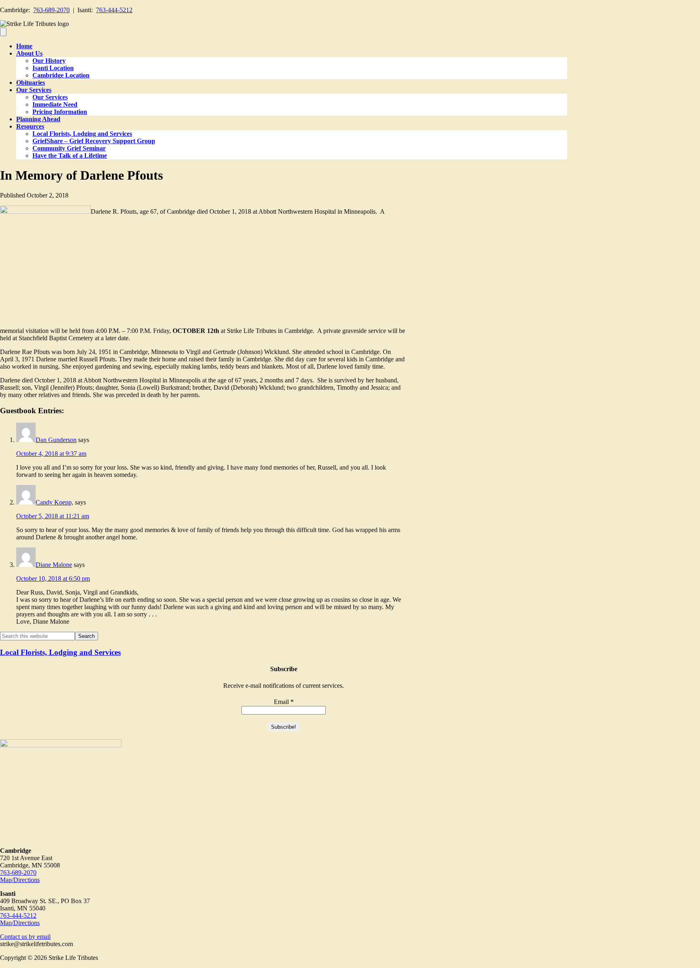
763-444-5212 (114, 9)
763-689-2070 (51, 9)
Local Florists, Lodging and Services (82, 133)
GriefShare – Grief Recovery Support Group (93, 140)
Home (24, 46)
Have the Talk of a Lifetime (69, 155)
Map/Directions (20, 879)
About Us (29, 53)
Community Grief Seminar (69, 148)
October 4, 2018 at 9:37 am (51, 453)
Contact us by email (25, 936)
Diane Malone (54, 564)
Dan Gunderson (56, 439)
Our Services (33, 89)
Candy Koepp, (54, 502)
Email (284, 701)
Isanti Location (53, 67)
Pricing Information (59, 111)
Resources (30, 126)
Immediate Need (54, 104)
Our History (49, 60)
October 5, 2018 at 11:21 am (52, 516)
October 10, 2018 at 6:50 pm (53, 578)
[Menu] (3, 32)
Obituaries (30, 82)
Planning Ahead (38, 119)
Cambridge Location (61, 75)
